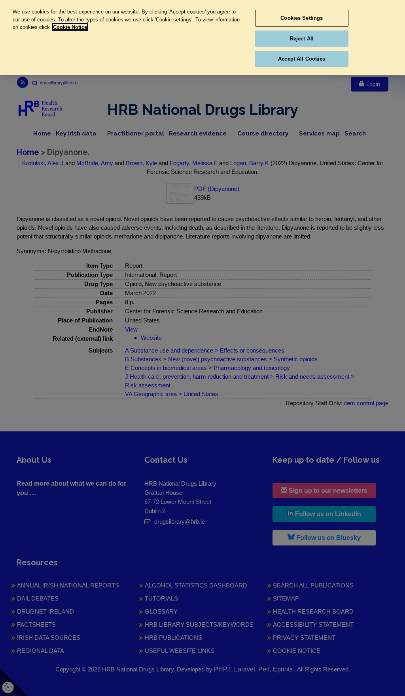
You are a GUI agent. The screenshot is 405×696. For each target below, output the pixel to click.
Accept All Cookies (301, 59)
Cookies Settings (301, 18)
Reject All (302, 39)
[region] (202, 37)
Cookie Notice (70, 27)
